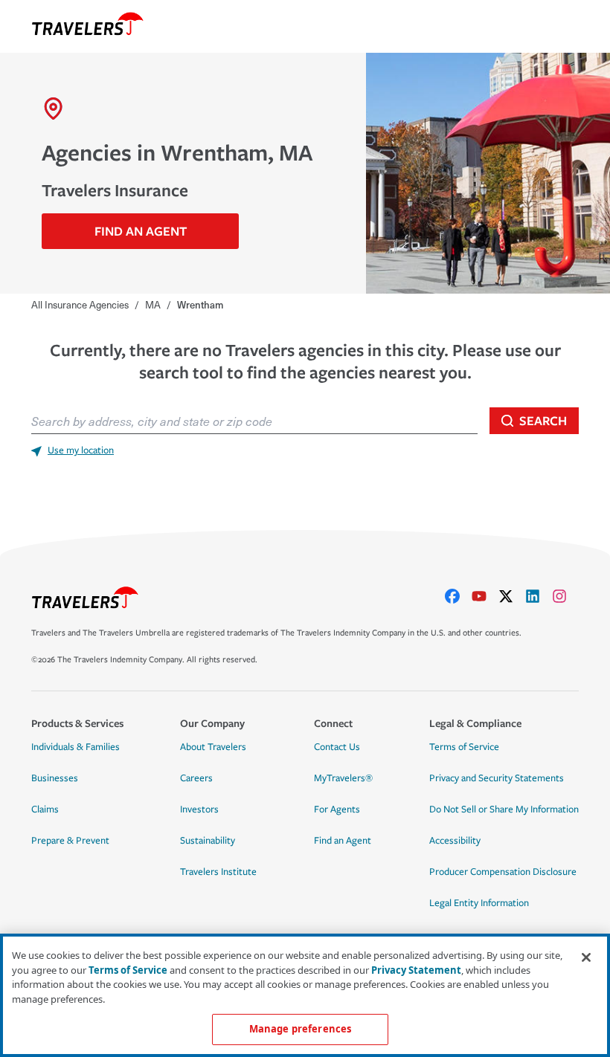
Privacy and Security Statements (496, 778)
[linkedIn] (538, 596)
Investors (199, 809)
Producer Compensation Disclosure (503, 872)
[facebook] (458, 596)
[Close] (586, 957)
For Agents (337, 809)
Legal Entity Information (479, 903)
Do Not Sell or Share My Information (504, 809)
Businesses (54, 778)
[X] (511, 596)
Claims (45, 809)
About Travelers (213, 747)
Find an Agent (342, 841)
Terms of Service (464, 747)
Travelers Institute (218, 872)
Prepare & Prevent (70, 841)
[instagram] (565, 596)
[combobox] (254, 420)
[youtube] (485, 596)
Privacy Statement (416, 970)
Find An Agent (140, 230)
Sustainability (207, 841)
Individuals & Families (75, 747)
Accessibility (455, 841)
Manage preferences (300, 1028)
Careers (196, 778)
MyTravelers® (343, 778)
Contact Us (337, 747)
